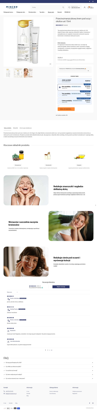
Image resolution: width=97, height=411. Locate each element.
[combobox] (48, 7)
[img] (10, 296)
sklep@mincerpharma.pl (11, 393)
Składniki (15, 128)
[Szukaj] (63, 7)
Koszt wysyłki (69, 59)
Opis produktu (7, 128)
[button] (90, 7)
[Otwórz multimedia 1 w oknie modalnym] (28, 42)
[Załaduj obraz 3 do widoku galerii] (28, 73)
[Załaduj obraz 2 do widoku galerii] (18, 73)
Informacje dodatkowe (26, 128)
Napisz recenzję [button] (61, 286)
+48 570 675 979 (9, 391)
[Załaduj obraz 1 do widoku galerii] (8, 73)
